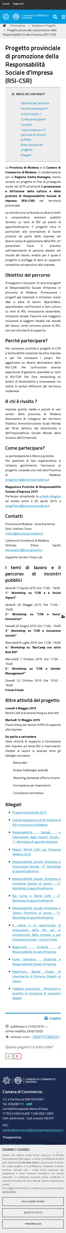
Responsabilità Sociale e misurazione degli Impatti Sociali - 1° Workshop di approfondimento (36, 837)
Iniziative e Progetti (43, 25)
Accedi (6, 4)
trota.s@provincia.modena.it (24, 533)
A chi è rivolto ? (31, 113)
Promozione (17, 25)
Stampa (55, 1018)
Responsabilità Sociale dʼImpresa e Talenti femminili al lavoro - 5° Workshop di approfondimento (36, 912)
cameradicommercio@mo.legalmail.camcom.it (33, 1129)
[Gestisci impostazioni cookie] (63, 617)
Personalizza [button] (33, 1224)
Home (5, 25)
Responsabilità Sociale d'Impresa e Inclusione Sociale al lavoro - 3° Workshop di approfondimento (36, 883)
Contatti (26, 124)
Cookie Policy (9, 1192)
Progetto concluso (45, 1037)
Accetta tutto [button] (33, 1212)
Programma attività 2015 (29, 812)
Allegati (26, 154)
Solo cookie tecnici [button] (33, 1201)
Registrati (18, 4)
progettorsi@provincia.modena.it (27, 479)
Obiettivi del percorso (35, 103)
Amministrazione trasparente (23, 1144)
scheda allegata (50, 496)
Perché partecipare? (34, 108)
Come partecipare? (33, 119)
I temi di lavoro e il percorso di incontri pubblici (33, 134)
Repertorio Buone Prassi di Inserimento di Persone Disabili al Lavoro (36, 976)
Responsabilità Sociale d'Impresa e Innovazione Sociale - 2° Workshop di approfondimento (36, 866)
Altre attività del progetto (32, 147)
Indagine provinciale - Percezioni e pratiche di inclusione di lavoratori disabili (36, 993)
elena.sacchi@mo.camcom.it (23, 549)
